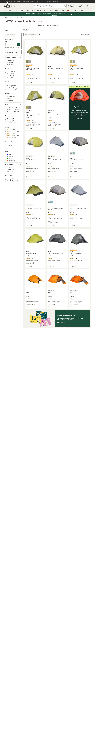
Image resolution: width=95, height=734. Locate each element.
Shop (13, 6)
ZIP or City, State (9, 41)
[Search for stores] (18, 44)
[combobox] (50, 6)
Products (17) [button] (41, 25)
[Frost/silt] (74, 153)
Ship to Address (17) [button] (13, 52)
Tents (22, 17)
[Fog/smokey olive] (71, 153)
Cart (89, 6)
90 (89, 34)
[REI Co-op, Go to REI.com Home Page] (7, 6)
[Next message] (70, 14)
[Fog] (29, 61)
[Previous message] (23, 14)
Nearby (18, 41)
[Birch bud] (27, 61)
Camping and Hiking (14, 17)
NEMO (6, 17)
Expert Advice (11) (52, 25)
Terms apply (69, 319)
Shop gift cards (61, 322)
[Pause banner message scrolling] (72, 14)
